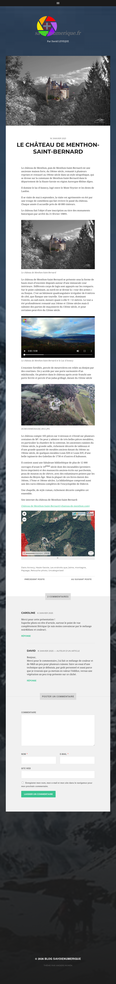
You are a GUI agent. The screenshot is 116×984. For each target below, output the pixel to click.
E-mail (64, 754)
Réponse (26, 635)
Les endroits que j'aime (62, 567)
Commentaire (28, 712)
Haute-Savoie (42, 567)
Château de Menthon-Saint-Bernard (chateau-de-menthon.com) (55, 506)
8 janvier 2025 (45, 651)
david (31, 650)
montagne (80, 567)
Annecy (31, 567)
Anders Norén (64, 965)
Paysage (25, 570)
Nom (24, 754)
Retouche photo (39, 570)
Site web (26, 768)
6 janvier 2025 (45, 613)
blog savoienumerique (63, 959)
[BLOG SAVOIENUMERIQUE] (58, 26)
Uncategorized (56, 570)
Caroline (28, 612)
